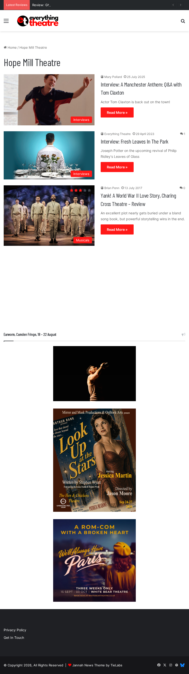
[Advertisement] (94, 290)
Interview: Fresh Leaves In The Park (134, 141)
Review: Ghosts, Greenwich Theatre (60, 5)
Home (12, 47)
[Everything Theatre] (38, 21)
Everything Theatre (117, 134)
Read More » (117, 112)
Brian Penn (111, 188)
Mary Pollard (113, 77)
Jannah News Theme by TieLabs (97, 665)
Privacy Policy (15, 630)
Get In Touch (14, 638)
